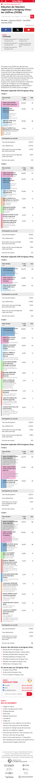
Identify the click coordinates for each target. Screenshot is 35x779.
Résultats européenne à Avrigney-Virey (15, 659)
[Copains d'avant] (9, 773)
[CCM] (26, 765)
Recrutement (26, 753)
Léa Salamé (6, 718)
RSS (21, 753)
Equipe (16, 752)
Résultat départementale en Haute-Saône (16, 652)
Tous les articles (15, 753)
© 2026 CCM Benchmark (26, 757)
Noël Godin (6, 713)
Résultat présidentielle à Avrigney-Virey (15, 654)
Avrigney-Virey (23, 43)
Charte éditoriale (23, 752)
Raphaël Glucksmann (10, 716)
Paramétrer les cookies (20, 755)
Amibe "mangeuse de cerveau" (13, 709)
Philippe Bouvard (8, 711)
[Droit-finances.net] (26, 769)
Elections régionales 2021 (12, 4)
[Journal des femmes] (9, 765)
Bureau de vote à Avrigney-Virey (13, 649)
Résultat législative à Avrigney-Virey (14, 657)
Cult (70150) (26, 20)
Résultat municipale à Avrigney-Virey (14, 661)
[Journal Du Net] (9, 769)
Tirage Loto (6, 721)
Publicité (30, 752)
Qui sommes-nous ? (7, 752)
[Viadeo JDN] (26, 773)
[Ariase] (9, 777)
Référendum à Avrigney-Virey (12, 664)
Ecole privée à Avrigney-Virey (12, 672)
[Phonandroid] (26, 777)
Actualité (7, 685)
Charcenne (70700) (15, 20)
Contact (7, 753)
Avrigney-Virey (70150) (10, 670)
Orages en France (8, 706)
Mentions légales (6, 757)
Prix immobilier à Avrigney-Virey (13, 675)
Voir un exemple (27, 685)
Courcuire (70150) (6, 22)
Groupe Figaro (15, 757)
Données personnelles (8, 755)
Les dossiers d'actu (10, 690)
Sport (6, 688)
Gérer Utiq (30, 755)
